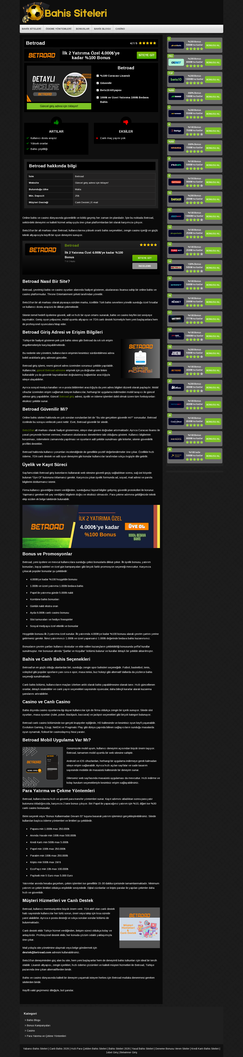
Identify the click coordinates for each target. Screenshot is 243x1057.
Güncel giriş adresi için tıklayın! (59, 106)
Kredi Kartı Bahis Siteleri (205, 1048)
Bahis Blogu (102, 28)
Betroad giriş (66, 396)
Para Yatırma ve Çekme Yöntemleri (46, 1036)
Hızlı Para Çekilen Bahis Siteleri (89, 1048)
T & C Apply (70, 261)
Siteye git (147, 55)
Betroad (72, 245)
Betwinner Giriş (128, 1052)
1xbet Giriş (112, 1052)
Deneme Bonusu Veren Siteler (172, 1048)
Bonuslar (82, 28)
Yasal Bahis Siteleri (143, 1048)
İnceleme (145, 266)
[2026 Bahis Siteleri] (64, 22)
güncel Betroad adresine (51, 370)
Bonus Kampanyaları (38, 1025)
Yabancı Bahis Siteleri (35, 1048)
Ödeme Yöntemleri (58, 28)
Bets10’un (28, 430)
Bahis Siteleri (31, 28)
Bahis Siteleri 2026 (119, 1048)
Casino (120, 28)
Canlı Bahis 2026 (59, 1048)
